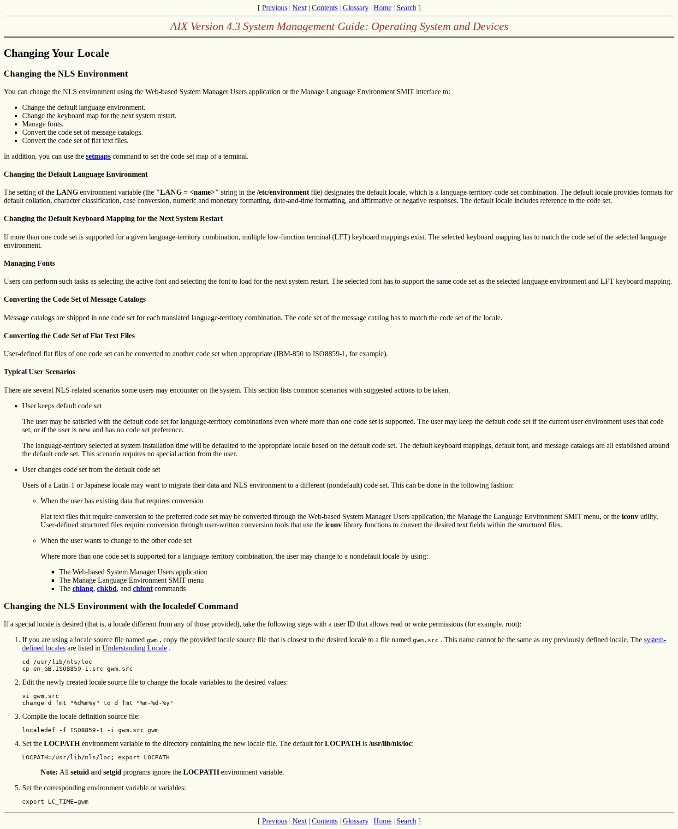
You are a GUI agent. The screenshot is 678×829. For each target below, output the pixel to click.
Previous (274, 8)
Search (406, 8)
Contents (325, 8)
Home (383, 8)
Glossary (356, 8)
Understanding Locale (134, 648)
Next (299, 8)
